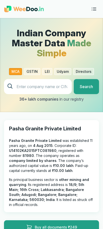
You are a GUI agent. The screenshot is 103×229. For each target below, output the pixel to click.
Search (86, 86)
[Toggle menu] (94, 9)
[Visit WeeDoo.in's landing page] (24, 9)
